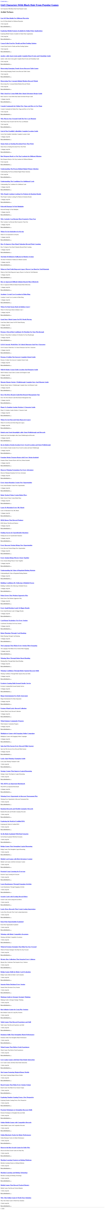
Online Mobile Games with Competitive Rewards (16, 1122)
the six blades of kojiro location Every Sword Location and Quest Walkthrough (26, 445)
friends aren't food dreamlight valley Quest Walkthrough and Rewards (23, 432)
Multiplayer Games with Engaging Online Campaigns (18, 733)
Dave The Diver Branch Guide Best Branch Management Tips (20, 395)
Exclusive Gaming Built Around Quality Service (16, 683)
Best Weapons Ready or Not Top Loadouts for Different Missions (21, 156)
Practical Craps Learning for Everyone (13, 871)
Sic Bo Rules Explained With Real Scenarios (14, 834)
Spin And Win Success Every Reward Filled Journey (17, 746)
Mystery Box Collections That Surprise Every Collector (18, 959)
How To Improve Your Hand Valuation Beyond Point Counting (21, 244)
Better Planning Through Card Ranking (13, 633)
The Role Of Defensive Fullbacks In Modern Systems (17, 256)
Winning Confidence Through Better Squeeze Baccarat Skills (20, 671)
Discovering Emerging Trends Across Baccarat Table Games (19, 68)
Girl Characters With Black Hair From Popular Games (30, 5)
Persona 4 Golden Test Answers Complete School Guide (18, 357)
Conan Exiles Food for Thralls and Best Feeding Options (18, 43)
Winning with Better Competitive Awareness (14, 934)
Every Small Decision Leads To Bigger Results (15, 608)
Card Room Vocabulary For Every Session (14, 620)
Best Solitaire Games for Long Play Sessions (14, 1009)
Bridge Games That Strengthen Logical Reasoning (16, 846)
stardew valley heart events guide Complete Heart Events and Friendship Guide (26, 56)
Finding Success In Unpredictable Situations (14, 532)
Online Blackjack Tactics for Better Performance (16, 1135)
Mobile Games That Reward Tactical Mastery (15, 1185)
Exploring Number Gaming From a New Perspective (17, 1097)
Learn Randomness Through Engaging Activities (16, 884)
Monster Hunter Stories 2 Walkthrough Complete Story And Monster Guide (25, 382)
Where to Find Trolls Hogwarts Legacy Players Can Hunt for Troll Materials (25, 269)
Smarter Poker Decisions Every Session (13, 984)
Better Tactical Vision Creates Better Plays (14, 495)
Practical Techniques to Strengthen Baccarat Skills (16, 1110)
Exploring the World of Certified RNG (13, 821)
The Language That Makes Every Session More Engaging (19, 645)
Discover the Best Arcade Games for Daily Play (15, 1147)
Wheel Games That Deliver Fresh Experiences (15, 1047)
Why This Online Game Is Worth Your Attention (16, 1198)
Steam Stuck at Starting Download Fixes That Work (17, 144)
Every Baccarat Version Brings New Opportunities (16, 545)
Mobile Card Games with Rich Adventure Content (16, 859)
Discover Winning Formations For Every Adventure (17, 470)
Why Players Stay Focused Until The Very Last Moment (18, 118)
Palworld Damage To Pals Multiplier (12, 206)
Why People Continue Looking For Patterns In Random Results (21, 194)
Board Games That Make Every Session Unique (16, 1085)
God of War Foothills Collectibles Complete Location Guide (19, 131)
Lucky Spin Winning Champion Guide (13, 758)
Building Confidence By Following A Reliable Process (17, 583)
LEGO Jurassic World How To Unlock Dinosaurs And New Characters (23, 344)
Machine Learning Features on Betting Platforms (16, 1160)
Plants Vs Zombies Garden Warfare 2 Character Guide (18, 407)
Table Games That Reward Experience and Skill (16, 1022)
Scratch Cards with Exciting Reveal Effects (14, 896)
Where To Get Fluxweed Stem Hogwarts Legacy (16, 420)
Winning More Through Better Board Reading (15, 658)
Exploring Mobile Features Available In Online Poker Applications (22, 31)
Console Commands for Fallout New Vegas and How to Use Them (21, 106)
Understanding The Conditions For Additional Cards (17, 181)
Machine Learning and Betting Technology (14, 1172)
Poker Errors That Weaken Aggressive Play (14, 595)
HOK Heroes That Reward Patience (12, 520)
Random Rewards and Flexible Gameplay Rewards (17, 809)
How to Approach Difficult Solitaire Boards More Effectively (20, 282)
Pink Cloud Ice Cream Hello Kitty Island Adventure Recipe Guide (21, 93)
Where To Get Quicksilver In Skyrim (12, 231)
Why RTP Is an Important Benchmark (13, 783)
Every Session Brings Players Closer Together (15, 558)
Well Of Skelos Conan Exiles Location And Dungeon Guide (19, 369)
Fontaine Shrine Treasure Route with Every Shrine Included (20, 457)
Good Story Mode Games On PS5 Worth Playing (16, 319)
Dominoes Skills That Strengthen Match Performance (17, 1034)
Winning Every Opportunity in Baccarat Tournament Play (19, 796)
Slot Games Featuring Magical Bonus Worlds (15, 1072)
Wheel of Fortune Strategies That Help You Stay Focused (19, 947)
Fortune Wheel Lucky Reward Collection (14, 708)
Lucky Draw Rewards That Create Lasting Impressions (18, 909)
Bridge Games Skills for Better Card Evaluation (16, 972)
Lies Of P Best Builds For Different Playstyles (15, 18)
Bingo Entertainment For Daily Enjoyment (14, 696)
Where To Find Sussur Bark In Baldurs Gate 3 (15, 307)
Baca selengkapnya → (6, 26)
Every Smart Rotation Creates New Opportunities (16, 482)
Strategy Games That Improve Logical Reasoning (16, 771)
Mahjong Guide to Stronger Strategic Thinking (15, 997)
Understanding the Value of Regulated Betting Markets (18, 570)
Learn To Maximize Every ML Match (12, 507)
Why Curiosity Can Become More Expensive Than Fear (18, 219)
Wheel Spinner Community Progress (12, 721)
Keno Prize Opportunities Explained (12, 921)
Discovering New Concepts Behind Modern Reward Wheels (19, 81)
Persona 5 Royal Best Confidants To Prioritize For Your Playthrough (22, 332)
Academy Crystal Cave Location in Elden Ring (15, 294)
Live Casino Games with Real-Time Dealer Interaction (18, 1060)
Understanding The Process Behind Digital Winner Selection (20, 169)
